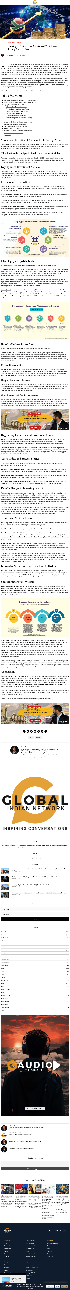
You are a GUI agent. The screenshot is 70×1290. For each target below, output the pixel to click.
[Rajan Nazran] (4, 1149)
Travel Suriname (5, 1001)
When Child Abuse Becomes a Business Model (20, 1134)
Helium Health (10, 557)
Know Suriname (5, 962)
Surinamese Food (5, 989)
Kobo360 (34, 399)
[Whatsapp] (38, 731)
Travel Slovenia (5, 998)
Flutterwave (56, 475)
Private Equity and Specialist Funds (17, 109)
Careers (6, 1251)
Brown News (11, 42)
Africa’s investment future (9, 676)
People (2, 971)
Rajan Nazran (12, 1147)
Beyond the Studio (30, 1246)
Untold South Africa (31, 1254)
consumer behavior (53, 646)
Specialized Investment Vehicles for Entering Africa (20, 100)
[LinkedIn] (41, 858)
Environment (4, 944)
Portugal (49, 1251)
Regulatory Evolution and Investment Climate (18, 122)
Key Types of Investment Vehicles (14, 105)
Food (2, 947)
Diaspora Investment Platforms (16, 115)
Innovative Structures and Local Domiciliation (18, 131)
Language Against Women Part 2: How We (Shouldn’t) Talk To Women (32, 885)
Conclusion (7, 135)
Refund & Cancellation (32, 1267)
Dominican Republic (52, 1243)
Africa (31, 737)
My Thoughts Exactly (31, 1248)
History (3, 953)
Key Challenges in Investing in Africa (15, 126)
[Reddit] (42, 731)
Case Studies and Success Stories (15, 124)
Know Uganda (4, 965)
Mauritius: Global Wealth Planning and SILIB (16, 1279)
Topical (27, 1251)
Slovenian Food (5, 980)
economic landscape (17, 64)
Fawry (49, 399)
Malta (48, 1248)
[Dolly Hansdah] (4, 1128)
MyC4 (35, 384)
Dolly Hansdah (12, 1126)
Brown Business (30, 1243)
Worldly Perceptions (31, 1256)
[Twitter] (28, 731)
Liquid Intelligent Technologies (39, 545)
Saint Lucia (50, 1256)
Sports (2, 986)
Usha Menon (10, 55)
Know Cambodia (5, 956)
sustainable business (48, 642)
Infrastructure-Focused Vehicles (16, 107)
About (5, 1243)
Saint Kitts (50, 1254)
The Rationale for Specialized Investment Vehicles (20, 102)
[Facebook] (24, 731)
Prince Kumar (12, 1140)
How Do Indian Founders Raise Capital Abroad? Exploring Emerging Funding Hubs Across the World (39, 869)
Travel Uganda (4, 1004)
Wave (24, 545)
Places (2, 974)
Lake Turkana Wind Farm (15, 537)
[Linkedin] (35, 731)
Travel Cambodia (5, 995)
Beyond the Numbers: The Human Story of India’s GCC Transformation (35, 1198)
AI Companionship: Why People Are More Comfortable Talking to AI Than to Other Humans (38, 877)
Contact (6, 1256)
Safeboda (40, 399)
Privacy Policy (29, 1265)
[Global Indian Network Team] (4, 1135)
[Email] (45, 731)
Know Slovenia (4, 959)
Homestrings (25, 384)
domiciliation (35, 665)
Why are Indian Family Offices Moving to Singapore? (21, 1197)
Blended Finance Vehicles (14, 113)
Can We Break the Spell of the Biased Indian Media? (22, 1148)
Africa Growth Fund (10, 571)
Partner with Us (8, 1254)
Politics (3, 977)
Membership (7, 1248)
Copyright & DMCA (31, 1273)
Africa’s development (33, 188)
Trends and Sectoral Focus (12, 128)
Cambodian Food (5, 938)
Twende (27, 399)
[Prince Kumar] (4, 1142)
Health (2, 950)
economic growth (50, 452)
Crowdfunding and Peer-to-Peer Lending (19, 118)
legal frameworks (23, 499)
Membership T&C (30, 1275)
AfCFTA (33, 439)
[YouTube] (64, 1230)
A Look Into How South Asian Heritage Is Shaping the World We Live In (26, 1127)
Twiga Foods (27, 557)
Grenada (49, 1246)
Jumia (22, 399)
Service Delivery (30, 1270)
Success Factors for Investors (13, 133)
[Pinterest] (31, 731)
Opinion (3, 968)
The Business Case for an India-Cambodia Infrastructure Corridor (25, 1141)
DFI (25, 509)
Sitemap (28, 1278)
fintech (24, 590)
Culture (3, 941)
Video (2, 1010)
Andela (36, 557)
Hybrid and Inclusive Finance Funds (17, 111)
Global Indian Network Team (15, 1133)
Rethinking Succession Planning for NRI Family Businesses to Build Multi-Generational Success (39, 893)
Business (18, 42)
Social (2, 983)
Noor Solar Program (37, 537)
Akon (56, 469)
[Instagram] (37, 858)
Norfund (51, 481)
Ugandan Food (5, 1007)
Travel (2, 992)
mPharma (19, 557)
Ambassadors (7, 1246)
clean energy (31, 74)
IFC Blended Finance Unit (44, 371)
